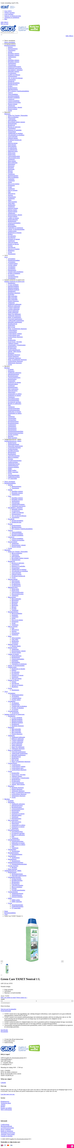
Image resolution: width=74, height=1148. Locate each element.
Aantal (3, 999)
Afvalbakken (11, 267)
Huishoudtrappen (13, 219)
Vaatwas (10, 92)
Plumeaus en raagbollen (14, 130)
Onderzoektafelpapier (14, 350)
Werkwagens (11, 153)
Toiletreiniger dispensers (15, 363)
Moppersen (11, 166)
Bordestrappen (12, 221)
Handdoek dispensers (14, 293)
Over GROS (8, 11)
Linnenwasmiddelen (13, 101)
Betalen (3, 1106)
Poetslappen (11, 185)
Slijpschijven (11, 193)
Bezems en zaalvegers (14, 127)
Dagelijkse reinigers (13, 53)
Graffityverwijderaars (14, 75)
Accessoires (11, 275)
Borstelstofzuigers (13, 376)
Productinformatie (6, 1011)
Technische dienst (6, 1103)
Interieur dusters (12, 210)
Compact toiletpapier (14, 307)
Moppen (10, 171)
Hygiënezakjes (12, 348)
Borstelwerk (11, 125)
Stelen (9, 200)
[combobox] (9, 32)
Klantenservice (5, 1101)
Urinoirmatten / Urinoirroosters (17, 345)
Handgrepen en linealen (14, 232)
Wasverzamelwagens (14, 158)
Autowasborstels (12, 136)
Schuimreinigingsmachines (15, 431)
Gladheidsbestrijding (14, 477)
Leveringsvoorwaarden (7, 1128)
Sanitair (10, 52)
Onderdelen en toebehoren (15, 228)
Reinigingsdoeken (13, 175)
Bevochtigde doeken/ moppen (16, 122)
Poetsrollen (11, 294)
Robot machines (12, 438)
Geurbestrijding (12, 332)
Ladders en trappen (13, 218)
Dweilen (10, 172)
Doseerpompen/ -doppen (15, 107)
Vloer (9, 58)
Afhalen (3, 1104)
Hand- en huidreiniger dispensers (17, 328)
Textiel (10, 187)
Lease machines (8, 14)
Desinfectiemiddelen (14, 83)
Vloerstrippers (12, 65)
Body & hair (11, 327)
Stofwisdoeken (12, 120)
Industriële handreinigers (15, 322)
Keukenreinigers (12, 88)
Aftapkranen (11, 105)
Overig (10, 110)
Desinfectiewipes (13, 84)
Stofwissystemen (13, 143)
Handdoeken (11, 283)
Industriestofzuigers (13, 374)
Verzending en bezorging (8, 1132)
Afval (6, 257)
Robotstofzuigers (13, 387)
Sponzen (10, 195)
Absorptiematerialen (13, 475)
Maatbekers (11, 250)
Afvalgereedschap (13, 276)
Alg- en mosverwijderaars (15, 78)
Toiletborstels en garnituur (15, 133)
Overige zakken (12, 265)
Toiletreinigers (12, 57)
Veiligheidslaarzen (13, 465)
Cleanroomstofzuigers (14, 377)
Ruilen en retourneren (7, 1131)
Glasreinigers (11, 50)
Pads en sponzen (12, 190)
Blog (5, 19)
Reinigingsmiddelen (10, 45)
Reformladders (12, 226)
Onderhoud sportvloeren (15, 68)
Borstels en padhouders (14, 403)
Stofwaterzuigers (13, 390)
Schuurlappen (12, 197)
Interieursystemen (13, 208)
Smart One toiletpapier (14, 314)
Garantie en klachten (6, 1136)
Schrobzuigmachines (14, 408)
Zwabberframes (12, 148)
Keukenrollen (12, 340)
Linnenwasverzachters (14, 102)
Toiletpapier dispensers (14, 315)
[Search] (1, 34)
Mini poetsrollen (12, 296)
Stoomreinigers (12, 428)
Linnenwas (11, 99)
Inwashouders (12, 236)
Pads (9, 192)
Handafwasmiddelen (14, 97)
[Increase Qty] (72, 1001)
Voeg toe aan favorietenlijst (8, 1009)
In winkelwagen (5, 1003)
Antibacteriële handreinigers (16, 320)
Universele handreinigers (15, 319)
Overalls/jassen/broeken (14, 460)
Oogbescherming (13, 449)
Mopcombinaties (12, 162)
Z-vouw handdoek (13, 285)
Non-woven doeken (13, 184)
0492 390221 (4, 22)
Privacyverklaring (6, 1129)
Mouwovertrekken (13, 457)
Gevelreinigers (12, 73)
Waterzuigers (11, 392)
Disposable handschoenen (15, 446)
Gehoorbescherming (13, 455)
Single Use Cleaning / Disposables (18, 115)
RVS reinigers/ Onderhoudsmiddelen (18, 91)
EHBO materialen (13, 472)
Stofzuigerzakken (13, 384)
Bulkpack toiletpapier (14, 306)
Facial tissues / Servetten (15, 342)
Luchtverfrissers (12, 330)
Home (6, 911)
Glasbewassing (12, 231)
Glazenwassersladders (14, 223)
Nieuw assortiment (9, 42)
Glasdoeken (11, 180)
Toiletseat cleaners (13, 343)
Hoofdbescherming (13, 451)
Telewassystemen (13, 242)
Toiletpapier (11, 302)
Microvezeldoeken (13, 117)
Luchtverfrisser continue (15, 333)
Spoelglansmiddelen (13, 96)
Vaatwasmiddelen (13, 94)
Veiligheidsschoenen (14, 464)
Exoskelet (11, 369)
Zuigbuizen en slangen (14, 382)
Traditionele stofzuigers (14, 372)
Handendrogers (12, 346)
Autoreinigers (12, 79)
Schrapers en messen (14, 239)
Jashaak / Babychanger (14, 351)
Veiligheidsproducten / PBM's (12, 441)
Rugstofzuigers (12, 379)
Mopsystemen (12, 161)
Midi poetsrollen (12, 298)
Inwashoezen (11, 237)
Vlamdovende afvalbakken (15, 272)
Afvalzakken (11, 258)
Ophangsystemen (13, 138)
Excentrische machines (14, 402)
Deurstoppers (12, 254)
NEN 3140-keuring (6, 1109)
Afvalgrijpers (11, 278)
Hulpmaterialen (12, 123)
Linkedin (3, 1082)
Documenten (4, 1031)
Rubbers (10, 234)
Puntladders (11, 224)
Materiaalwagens (13, 151)
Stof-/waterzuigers (13, 389)
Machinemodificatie (6, 1126)
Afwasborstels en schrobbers (16, 135)
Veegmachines (12, 418)
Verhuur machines (9, 12)
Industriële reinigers (13, 71)
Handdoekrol (11, 291)
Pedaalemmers (12, 270)
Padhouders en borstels (14, 412)
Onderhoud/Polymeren (14, 66)
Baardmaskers (12, 454)
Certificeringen (5, 1124)
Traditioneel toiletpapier (14, 304)
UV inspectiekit (12, 478)
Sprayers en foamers (13, 249)
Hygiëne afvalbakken (14, 273)
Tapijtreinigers (12, 63)
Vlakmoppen (11, 118)
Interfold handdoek (13, 286)
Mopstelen (11, 167)
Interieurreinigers (13, 48)
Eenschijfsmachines (13, 398)
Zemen (10, 182)
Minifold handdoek (13, 288)
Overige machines (13, 434)
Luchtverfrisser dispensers (15, 337)
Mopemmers (11, 164)
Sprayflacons (11, 247)
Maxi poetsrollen (13, 299)
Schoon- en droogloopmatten (16, 229)
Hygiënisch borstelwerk (14, 140)
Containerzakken (13, 263)
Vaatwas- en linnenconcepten (12, 16)
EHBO (10, 468)
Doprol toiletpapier (13, 311)
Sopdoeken (11, 179)
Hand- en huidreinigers (14, 317)
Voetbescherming (13, 462)
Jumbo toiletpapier (13, 312)
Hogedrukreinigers (13, 421)
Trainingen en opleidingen (11, 17)
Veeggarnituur (12, 131)
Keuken (10, 86)
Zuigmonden (11, 381)
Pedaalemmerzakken (14, 260)
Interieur (10, 47)
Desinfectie (11, 81)
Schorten (10, 459)
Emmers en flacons (13, 244)
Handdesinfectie (12, 324)
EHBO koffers (12, 470)
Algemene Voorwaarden (8, 1134)
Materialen (7, 114)
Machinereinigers (13, 89)
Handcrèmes (11, 325)
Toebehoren (11, 159)
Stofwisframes (12, 145)
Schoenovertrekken (13, 467)
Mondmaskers (12, 452)
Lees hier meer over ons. (8, 1094)
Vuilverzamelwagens (14, 156)
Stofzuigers (11, 371)
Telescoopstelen (12, 202)
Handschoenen (12, 442)
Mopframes (11, 169)
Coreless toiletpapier (13, 309)
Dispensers (11, 353)
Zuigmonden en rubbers (15, 394)
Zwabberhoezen (12, 149)
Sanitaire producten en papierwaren (14, 281)
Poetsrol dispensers (13, 301)
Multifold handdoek (13, 289)
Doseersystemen (12, 104)
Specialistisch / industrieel (15, 70)
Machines (7, 368)
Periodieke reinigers (13, 55)
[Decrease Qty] (1, 1001)
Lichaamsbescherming (14, 447)
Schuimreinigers (12, 76)
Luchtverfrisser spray (14, 335)
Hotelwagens (11, 154)
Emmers (10, 245)
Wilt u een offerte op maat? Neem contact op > (14, 997)
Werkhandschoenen (13, 444)
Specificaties (4, 1030)
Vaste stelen (11, 203)
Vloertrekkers (12, 128)
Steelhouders (11, 205)
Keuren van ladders (6, 1108)
